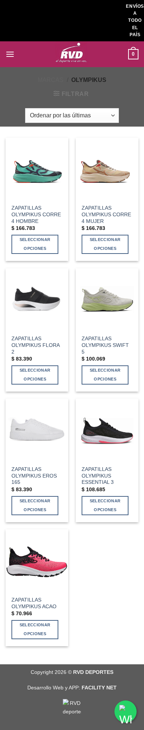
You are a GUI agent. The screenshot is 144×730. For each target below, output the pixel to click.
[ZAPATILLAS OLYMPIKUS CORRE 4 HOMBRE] (37, 169)
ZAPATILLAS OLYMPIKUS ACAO (33, 603)
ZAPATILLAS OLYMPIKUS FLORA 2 (35, 345)
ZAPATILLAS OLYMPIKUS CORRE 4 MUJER (106, 214)
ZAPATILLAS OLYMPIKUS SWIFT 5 (105, 345)
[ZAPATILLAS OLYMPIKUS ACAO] (37, 560)
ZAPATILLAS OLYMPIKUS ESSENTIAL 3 (98, 475)
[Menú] (10, 54)
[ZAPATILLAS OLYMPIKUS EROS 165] (37, 430)
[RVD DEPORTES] (72, 54)
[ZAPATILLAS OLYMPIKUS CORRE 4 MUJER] (107, 169)
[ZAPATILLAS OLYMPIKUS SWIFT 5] (107, 299)
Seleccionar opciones (35, 244)
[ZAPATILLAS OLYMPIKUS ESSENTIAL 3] (107, 430)
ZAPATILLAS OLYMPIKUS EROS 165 (34, 475)
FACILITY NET (99, 688)
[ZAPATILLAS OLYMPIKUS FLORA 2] (37, 299)
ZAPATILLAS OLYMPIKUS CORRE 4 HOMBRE (36, 214)
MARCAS (51, 80)
